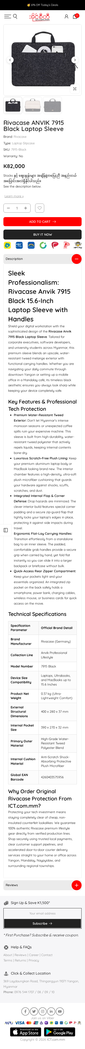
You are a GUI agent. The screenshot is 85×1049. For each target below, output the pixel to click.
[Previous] (10, 60)
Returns (20, 960)
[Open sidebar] (5, 530)
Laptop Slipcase (23, 143)
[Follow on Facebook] (25, 1011)
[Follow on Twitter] (34, 1011)
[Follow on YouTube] (60, 1011)
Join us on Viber (42, 1018)
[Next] (74, 60)
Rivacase (20, 137)
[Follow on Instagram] (43, 1011)
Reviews (21, 955)
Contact (47, 955)
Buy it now (42, 235)
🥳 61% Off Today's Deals (42, 5)
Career (34, 955)
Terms (7, 960)
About (8, 955)
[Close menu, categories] (61, 7)
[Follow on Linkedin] (51, 1011)
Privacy (34, 960)
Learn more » (14, 196)
